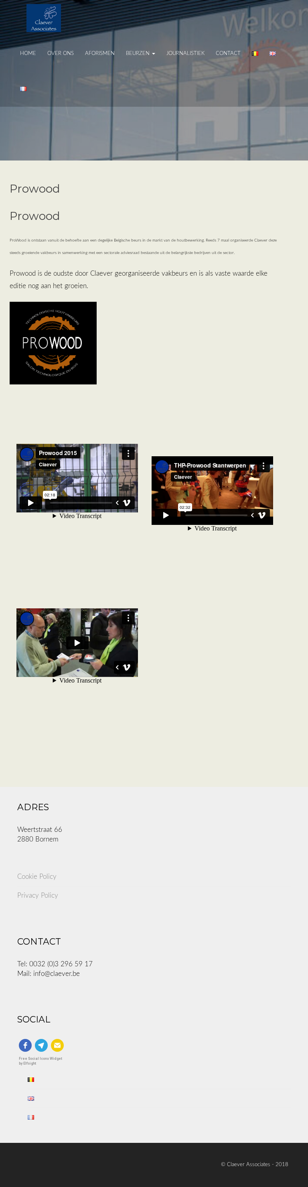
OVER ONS (60, 53)
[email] (57, 1045)
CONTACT (228, 53)
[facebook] (25, 1045)
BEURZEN (138, 53)
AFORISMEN (100, 53)
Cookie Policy (37, 876)
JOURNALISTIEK (185, 53)
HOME (28, 53)
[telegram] (41, 1045)
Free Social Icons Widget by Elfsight (40, 1061)
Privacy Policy (37, 895)
